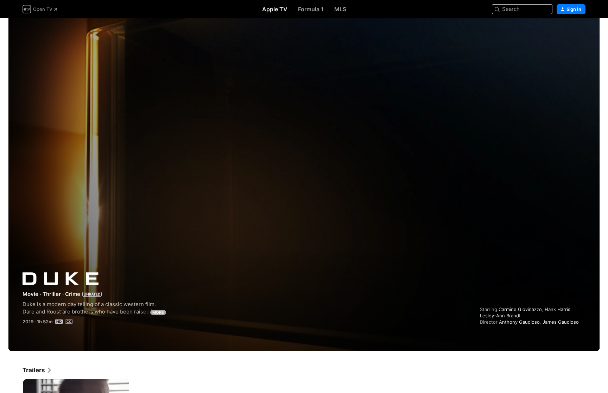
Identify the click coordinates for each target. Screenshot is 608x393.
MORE (158, 312)
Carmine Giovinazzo (520, 309)
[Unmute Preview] (580, 32)
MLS (340, 9)
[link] (37, 370)
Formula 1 (311, 9)
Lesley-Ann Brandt (500, 315)
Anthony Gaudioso (519, 322)
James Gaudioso (561, 322)
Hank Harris (557, 309)
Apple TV (274, 9)
